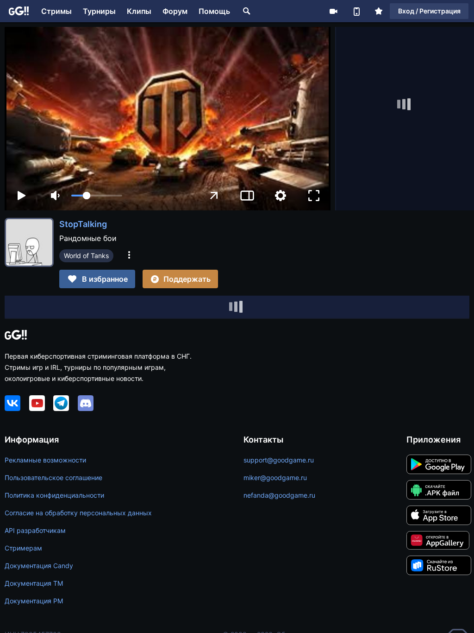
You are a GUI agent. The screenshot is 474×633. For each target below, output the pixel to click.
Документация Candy (39, 566)
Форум (174, 11)
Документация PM (34, 601)
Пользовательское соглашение (53, 477)
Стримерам (23, 548)
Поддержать (187, 279)
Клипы (139, 11)
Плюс (379, 11)
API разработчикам (35, 530)
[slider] (96, 195)
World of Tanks (86, 256)
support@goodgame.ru (278, 460)
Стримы (56, 11)
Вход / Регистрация (429, 11)
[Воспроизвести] (21, 195)
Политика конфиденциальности (54, 495)
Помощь (214, 11)
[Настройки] (280, 195)
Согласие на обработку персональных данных (78, 513)
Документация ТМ (34, 583)
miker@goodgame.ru (275, 477)
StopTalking (83, 224)
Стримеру (333, 11)
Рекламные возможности (45, 460)
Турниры (99, 11)
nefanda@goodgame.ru (279, 495)
